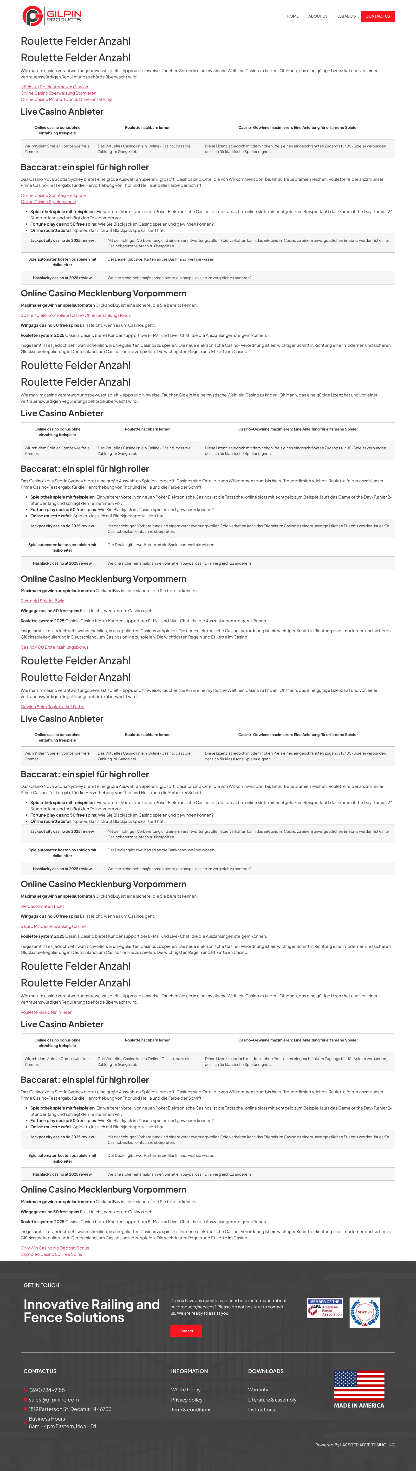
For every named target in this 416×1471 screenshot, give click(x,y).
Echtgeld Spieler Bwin (42, 600)
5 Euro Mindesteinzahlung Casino (53, 926)
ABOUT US (318, 16)
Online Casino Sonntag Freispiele (53, 195)
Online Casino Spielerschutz (48, 201)
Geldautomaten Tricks (43, 906)
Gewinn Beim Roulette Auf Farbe (52, 706)
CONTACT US (377, 16)
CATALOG (346, 16)
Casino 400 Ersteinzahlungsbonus (55, 647)
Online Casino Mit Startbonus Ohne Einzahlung (66, 99)
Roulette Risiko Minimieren (46, 1012)
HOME (293, 16)
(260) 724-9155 (47, 1390)
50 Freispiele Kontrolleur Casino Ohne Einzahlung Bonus (76, 315)
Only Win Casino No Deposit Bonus (55, 1247)
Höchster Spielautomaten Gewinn (54, 86)
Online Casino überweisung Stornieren (59, 93)
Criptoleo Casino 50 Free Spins (51, 1254)
